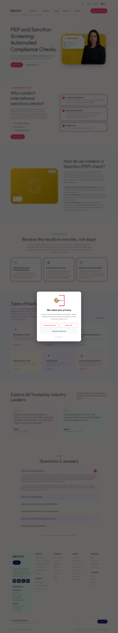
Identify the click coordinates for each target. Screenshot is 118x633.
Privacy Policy (59, 337)
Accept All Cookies (49, 325)
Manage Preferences (59, 331)
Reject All (68, 325)
